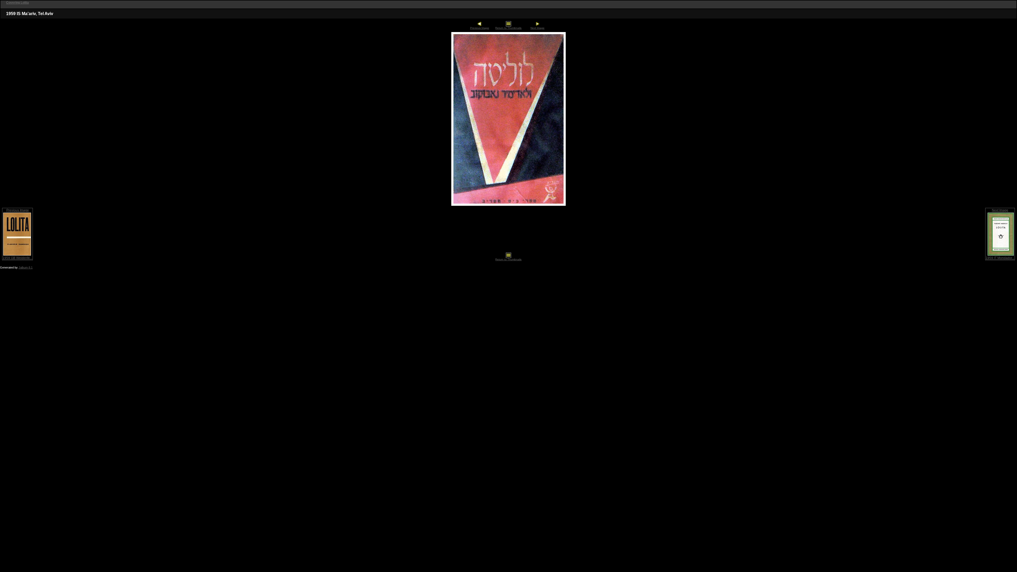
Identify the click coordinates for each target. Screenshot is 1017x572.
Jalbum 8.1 (26, 267)
